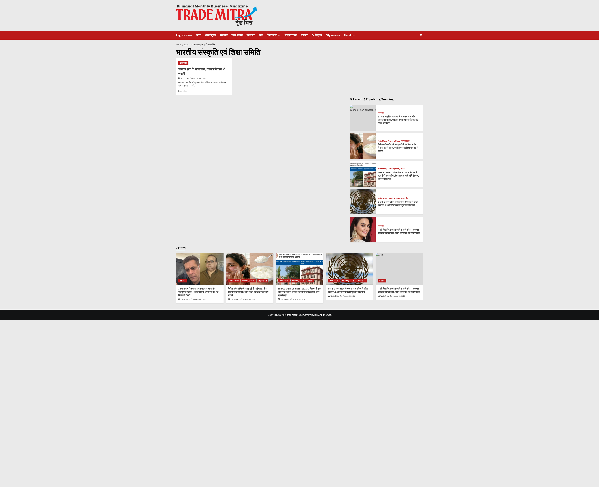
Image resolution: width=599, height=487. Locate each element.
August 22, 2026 (199, 299)
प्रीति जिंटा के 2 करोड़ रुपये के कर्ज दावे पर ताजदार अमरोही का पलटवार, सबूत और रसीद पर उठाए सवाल (399, 231)
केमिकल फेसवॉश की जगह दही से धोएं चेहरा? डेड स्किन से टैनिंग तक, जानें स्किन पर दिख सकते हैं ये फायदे (398, 148)
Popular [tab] (371, 99)
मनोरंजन (251, 35)
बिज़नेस (224, 35)
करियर (304, 35)
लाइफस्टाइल (291, 35)
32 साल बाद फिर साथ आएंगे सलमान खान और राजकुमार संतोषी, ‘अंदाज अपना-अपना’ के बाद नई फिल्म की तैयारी (398, 120)
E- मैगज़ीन (317, 35)
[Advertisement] (386, 70)
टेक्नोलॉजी (272, 35)
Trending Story (394, 141)
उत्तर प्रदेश (237, 35)
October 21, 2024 (198, 78)
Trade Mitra (185, 299)
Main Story (382, 141)
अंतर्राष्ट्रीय (210, 35)
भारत (198, 35)
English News (184, 35)
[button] (421, 35)
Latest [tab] (357, 99)
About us (349, 35)
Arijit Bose (185, 78)
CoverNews (309, 314)
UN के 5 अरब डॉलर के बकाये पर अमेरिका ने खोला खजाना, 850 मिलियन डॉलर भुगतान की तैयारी (398, 203)
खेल (261, 35)
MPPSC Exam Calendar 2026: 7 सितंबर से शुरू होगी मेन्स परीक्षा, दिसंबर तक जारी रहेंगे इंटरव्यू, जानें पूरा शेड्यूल (398, 176)
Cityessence (333, 35)
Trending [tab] (387, 99)
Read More (182, 91)
